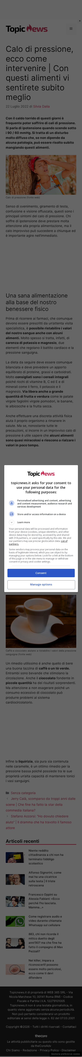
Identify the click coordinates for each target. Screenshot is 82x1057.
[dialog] (41, 528)
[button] (41, 522)
